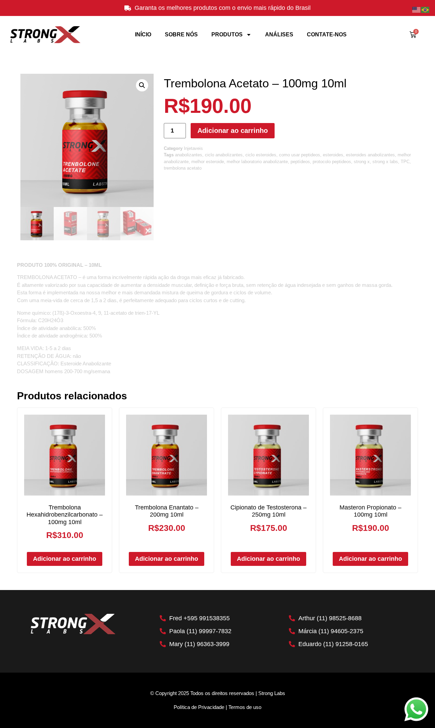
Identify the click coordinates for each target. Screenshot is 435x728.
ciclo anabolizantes (224, 154)
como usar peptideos (299, 154)
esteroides (333, 154)
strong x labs (385, 161)
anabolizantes (188, 154)
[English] (416, 9)
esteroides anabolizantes (370, 154)
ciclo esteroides (260, 154)
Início (143, 34)
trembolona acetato (183, 168)
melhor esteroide (207, 161)
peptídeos (300, 161)
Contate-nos (327, 34)
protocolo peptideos (332, 161)
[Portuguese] (425, 9)
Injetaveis (193, 148)
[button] (142, 85)
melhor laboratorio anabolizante (257, 161)
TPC (405, 161)
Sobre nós (181, 34)
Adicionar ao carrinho (232, 130)
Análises (279, 34)
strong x (362, 161)
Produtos (227, 34)
